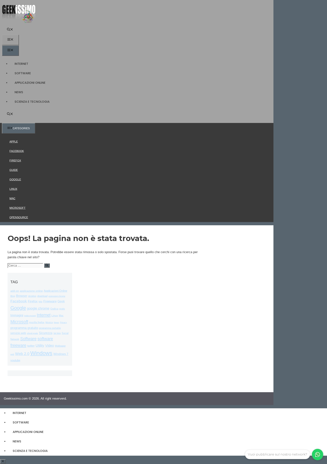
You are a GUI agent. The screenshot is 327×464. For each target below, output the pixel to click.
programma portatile (50, 328)
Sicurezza (45, 333)
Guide (13, 169)
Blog (12, 296)
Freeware (50, 301)
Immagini (16, 315)
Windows (41, 353)
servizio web (18, 333)
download (42, 296)
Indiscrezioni (30, 316)
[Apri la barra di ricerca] (10, 30)
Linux (13, 188)
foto (40, 301)
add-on (14, 291)
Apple (13, 141)
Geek (61, 301)
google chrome (38, 308)
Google (15, 179)
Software (23, 73)
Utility (40, 345)
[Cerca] (47, 265)
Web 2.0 (22, 354)
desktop (32, 296)
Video (49, 345)
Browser (21, 295)
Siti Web (57, 333)
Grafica (54, 308)
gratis (62, 309)
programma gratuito (24, 328)
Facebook (16, 151)
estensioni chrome (56, 296)
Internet (21, 64)
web (12, 354)
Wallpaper (60, 345)
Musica (49, 322)
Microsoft (17, 207)
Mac (12, 198)
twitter (31, 345)
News (19, 92)
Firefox (15, 160)
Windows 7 (60, 354)
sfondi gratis (32, 333)
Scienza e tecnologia (32, 101)
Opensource (18, 217)
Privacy (63, 322)
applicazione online (31, 291)
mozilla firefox (36, 322)
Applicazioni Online (30, 83)
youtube (15, 360)
